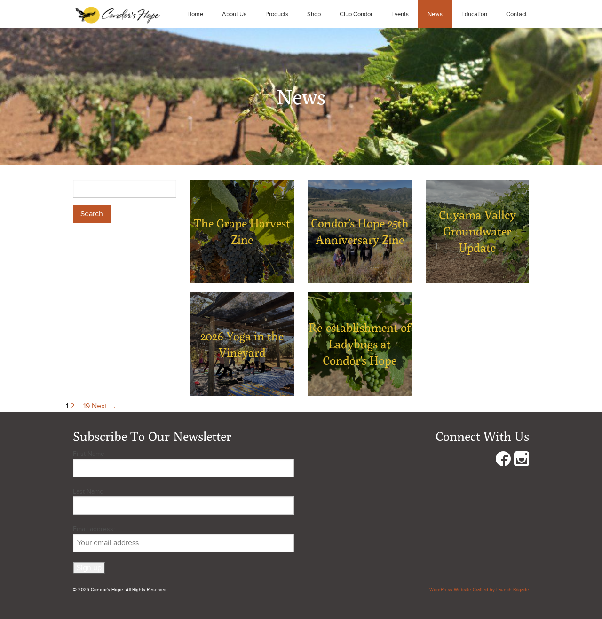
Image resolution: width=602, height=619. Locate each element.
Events (400, 14)
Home (195, 14)
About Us (234, 14)
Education (474, 14)
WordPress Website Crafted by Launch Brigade (479, 590)
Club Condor (356, 14)
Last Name (88, 491)
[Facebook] (503, 461)
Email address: (94, 529)
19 (86, 406)
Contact (516, 14)
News (435, 14)
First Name (88, 454)
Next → (104, 406)
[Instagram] (521, 461)
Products (276, 14)
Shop (314, 14)
